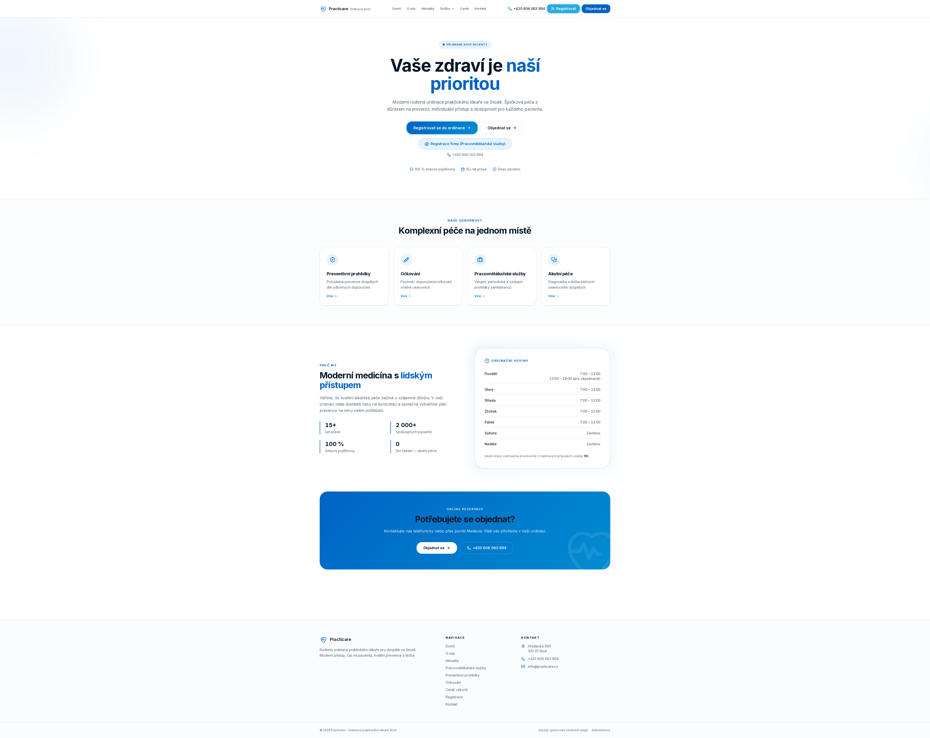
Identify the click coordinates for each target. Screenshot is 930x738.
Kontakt (480, 8)
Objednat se (596, 9)
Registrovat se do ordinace (439, 127)
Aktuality (427, 8)
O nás (411, 8)
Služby (445, 8)
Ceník (464, 8)
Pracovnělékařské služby (466, 668)
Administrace (601, 730)
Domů (396, 8)
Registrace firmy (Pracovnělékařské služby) (468, 144)
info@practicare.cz (543, 666)
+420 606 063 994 (467, 155)
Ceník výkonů (457, 690)
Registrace (454, 697)
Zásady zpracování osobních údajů (563, 730)
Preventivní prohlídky (463, 675)
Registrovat (566, 9)
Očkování (453, 682)
